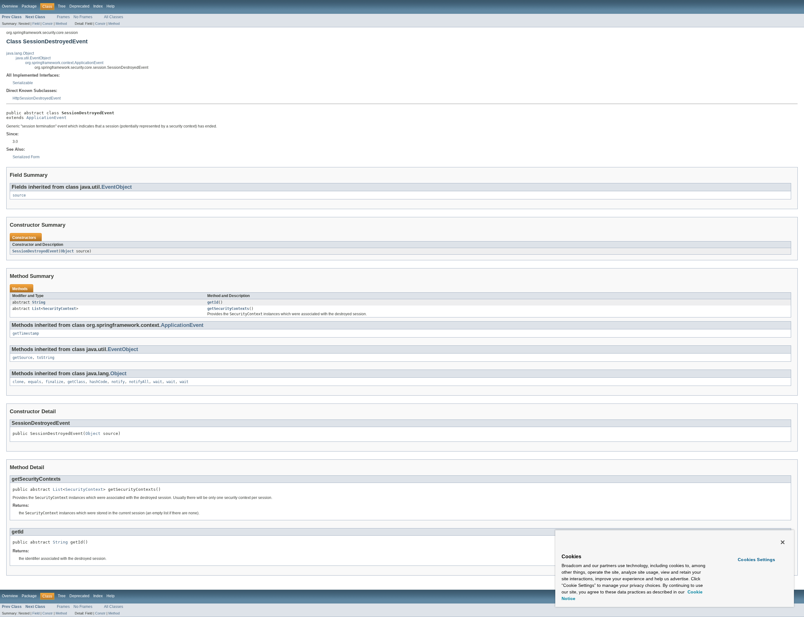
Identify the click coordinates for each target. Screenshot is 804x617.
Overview (10, 6)
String (38, 302)
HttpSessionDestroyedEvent (37, 98)
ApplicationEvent (46, 117)
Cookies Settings (756, 559)
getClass (76, 382)
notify (118, 382)
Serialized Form (26, 157)
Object (67, 251)
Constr (47, 23)
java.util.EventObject (33, 58)
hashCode (98, 382)
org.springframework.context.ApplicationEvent (64, 63)
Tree (62, 6)
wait (157, 382)
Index (98, 6)
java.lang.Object (20, 53)
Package (29, 6)
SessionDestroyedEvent (35, 251)
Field (36, 23)
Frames (63, 17)
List (36, 308)
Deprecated (79, 6)
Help (110, 6)
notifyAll (139, 382)
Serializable (23, 83)
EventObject (116, 187)
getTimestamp (26, 333)
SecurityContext (59, 308)
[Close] (783, 542)
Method (61, 23)
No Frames (82, 17)
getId (212, 302)
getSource (22, 357)
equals (34, 382)
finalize (54, 382)
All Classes (113, 17)
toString (45, 357)
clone (18, 382)
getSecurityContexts (228, 308)
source (19, 195)
